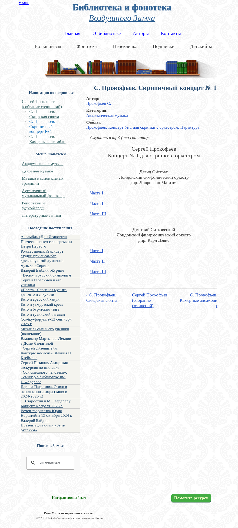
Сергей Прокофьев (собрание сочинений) (42, 104)
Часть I (96, 193)
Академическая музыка (42, 163)
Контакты (171, 33)
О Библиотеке (107, 33)
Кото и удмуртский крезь (42, 304)
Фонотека (86, 46)
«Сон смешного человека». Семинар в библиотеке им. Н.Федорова (44, 377)
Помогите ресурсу (191, 498)
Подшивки (164, 46)
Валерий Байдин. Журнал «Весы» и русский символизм (46, 272)
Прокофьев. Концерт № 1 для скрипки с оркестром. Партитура (142, 127)
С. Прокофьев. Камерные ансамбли (47, 139)
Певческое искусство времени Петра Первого (46, 243)
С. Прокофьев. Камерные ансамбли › (198, 300)
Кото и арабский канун (40, 299)
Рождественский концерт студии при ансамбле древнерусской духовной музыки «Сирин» (42, 258)
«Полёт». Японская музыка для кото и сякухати (44, 292)
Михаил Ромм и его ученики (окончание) (45, 331)
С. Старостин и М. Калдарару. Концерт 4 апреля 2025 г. (46, 403)
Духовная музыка (37, 171)
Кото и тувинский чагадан (43, 314)
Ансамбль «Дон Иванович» (44, 237)
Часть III (98, 213)
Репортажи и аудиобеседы (33, 205)
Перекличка (125, 46)
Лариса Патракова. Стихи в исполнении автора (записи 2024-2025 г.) (44, 391)
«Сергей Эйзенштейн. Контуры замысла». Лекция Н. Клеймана (46, 353)
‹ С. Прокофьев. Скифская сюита (101, 298)
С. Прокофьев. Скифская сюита (44, 114)
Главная (72, 33)
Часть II (97, 203)
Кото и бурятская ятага (40, 309)
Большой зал (48, 46)
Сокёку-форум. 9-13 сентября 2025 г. (46, 321)
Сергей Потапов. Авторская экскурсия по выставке (44, 364)
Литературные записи (41, 215)
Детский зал (202, 46)
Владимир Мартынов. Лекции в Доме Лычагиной (46, 340)
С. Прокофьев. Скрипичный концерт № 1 (42, 126)
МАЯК (24, 3)
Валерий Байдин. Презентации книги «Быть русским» (43, 425)
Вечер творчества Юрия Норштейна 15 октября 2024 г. (46, 413)
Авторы (141, 33)
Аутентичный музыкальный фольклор (43, 193)
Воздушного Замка (122, 17)
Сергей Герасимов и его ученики (41, 282)
